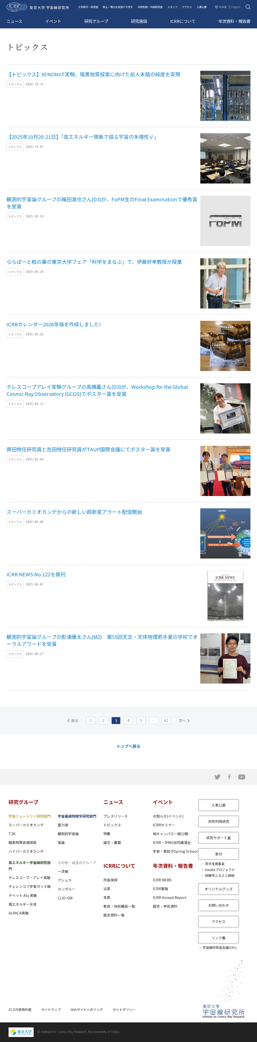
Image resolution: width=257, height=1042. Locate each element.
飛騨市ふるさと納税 (219, 875)
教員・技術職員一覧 (119, 906)
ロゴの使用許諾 (20, 1009)
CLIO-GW (65, 897)
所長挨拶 (110, 879)
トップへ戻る (128, 746)
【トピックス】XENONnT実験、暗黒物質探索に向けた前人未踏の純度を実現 (93, 74)
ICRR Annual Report (169, 897)
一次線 (63, 871)
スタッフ (172, 7)
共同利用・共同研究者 (150, 7)
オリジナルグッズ (219, 888)
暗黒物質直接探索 (23, 842)
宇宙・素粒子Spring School (175, 851)
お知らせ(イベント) (168, 816)
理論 (61, 842)
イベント (53, 21)
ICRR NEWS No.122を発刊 (36, 574)
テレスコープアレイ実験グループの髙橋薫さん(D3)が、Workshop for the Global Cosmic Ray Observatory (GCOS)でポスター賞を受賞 (97, 390)
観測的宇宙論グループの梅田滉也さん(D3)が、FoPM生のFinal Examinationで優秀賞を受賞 (102, 203)
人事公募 (202, 7)
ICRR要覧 (160, 888)
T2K (12, 833)
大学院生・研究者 (88, 7)
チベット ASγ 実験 (23, 895)
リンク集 (219, 937)
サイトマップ (51, 1009)
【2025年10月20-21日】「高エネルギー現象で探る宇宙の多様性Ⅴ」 (83, 136)
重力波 (63, 824)
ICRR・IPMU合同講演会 (172, 842)
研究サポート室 (218, 837)
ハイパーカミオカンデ (26, 851)
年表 (106, 897)
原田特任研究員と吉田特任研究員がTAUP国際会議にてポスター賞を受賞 (88, 449)
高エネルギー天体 (23, 904)
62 (166, 720)
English (235, 7)
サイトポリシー (124, 1009)
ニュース (14, 21)
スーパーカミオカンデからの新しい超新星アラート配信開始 (74, 511)
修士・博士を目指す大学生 (118, 7)
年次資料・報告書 (234, 21)
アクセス (187, 7)
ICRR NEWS (162, 879)
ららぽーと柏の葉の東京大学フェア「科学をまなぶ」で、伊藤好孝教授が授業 (94, 261)
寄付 (218, 853)
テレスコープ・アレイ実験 (29, 877)
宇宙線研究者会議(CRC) (220, 947)
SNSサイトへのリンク (87, 1009)
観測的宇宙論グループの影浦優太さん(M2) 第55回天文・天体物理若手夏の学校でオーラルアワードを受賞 (102, 640)
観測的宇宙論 (68, 833)
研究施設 (139, 21)
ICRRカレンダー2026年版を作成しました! (54, 324)
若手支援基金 (215, 863)
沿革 (106, 888)
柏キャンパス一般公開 (170, 833)
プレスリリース (115, 816)
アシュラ (65, 880)
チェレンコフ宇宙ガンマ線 (30, 886)
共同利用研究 (218, 821)
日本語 (223, 7)
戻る (74, 720)
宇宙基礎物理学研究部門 (77, 816)
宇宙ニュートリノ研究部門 (30, 816)
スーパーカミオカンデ (26, 824)
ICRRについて (183, 21)
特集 (106, 833)
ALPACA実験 (19, 912)
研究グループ (96, 21)
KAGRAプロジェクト (220, 869)
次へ (182, 720)
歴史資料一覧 (113, 914)
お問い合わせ (218, 905)
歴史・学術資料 (165, 906)
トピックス (112, 824)
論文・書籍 (112, 842)
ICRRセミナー (164, 824)
